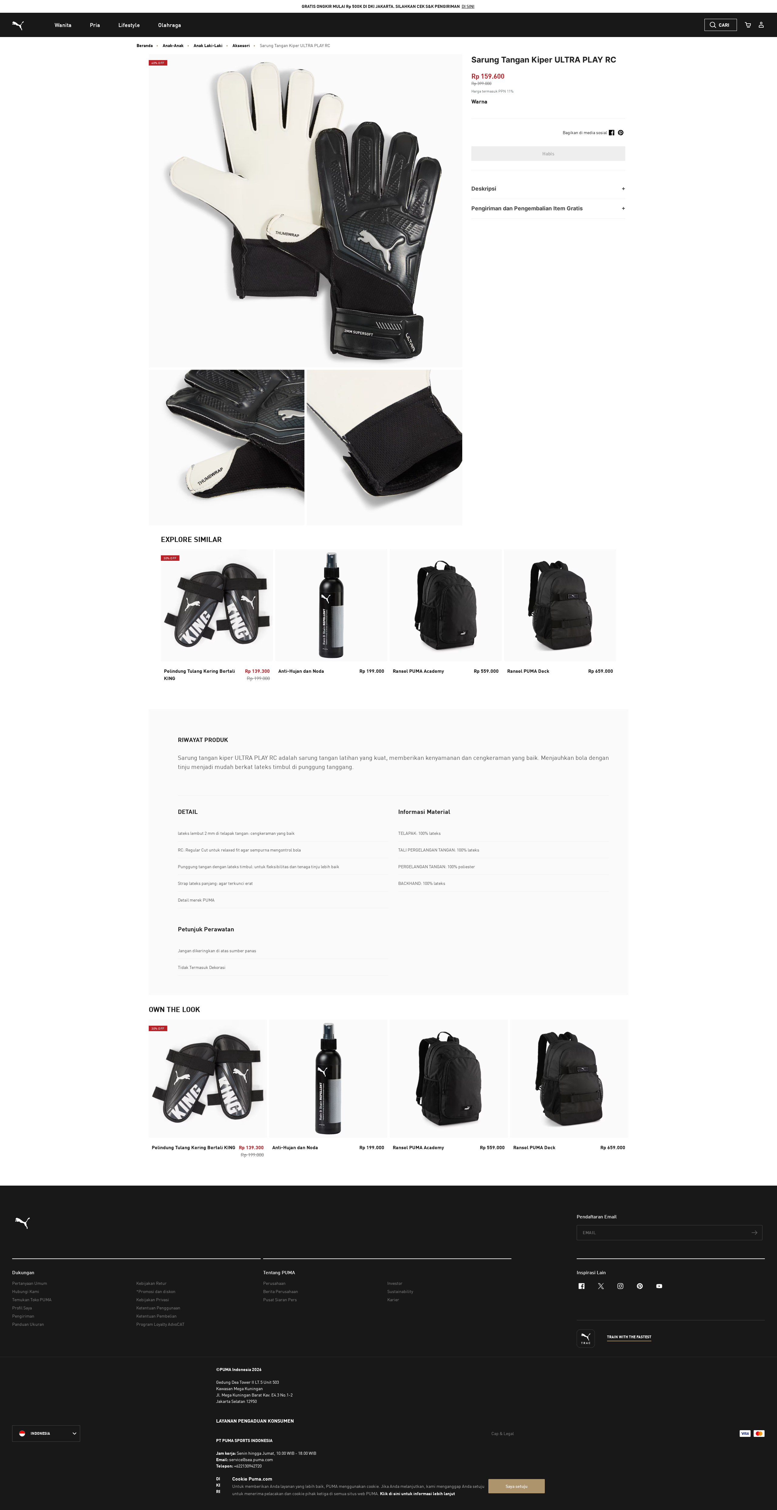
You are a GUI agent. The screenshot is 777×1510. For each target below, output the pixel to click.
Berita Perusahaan (280, 1291)
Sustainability (400, 1291)
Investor (394, 1283)
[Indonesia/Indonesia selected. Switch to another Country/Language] (46, 1433)
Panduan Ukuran (28, 1324)
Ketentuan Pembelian (156, 1316)
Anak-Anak (173, 45)
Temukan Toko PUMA (32, 1299)
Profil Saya (22, 1307)
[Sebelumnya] (170, 617)
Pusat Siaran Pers (280, 1299)
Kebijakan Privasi (152, 1299)
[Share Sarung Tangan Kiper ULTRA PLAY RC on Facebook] (611, 132)
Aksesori (241, 45)
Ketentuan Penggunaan (158, 1307)
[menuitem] (63, 25)
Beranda (145, 45)
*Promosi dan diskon (155, 1291)
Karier (393, 1299)
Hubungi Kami (25, 1291)
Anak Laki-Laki (208, 45)
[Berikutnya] (606, 617)
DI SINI (468, 6)
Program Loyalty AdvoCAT (160, 1324)
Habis (548, 153)
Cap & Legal (502, 1433)
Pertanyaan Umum (29, 1283)
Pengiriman (23, 1316)
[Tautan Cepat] (761, 25)
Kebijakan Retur (151, 1283)
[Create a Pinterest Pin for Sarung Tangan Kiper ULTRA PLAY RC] (620, 132)
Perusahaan (274, 1283)
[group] (217, 617)
